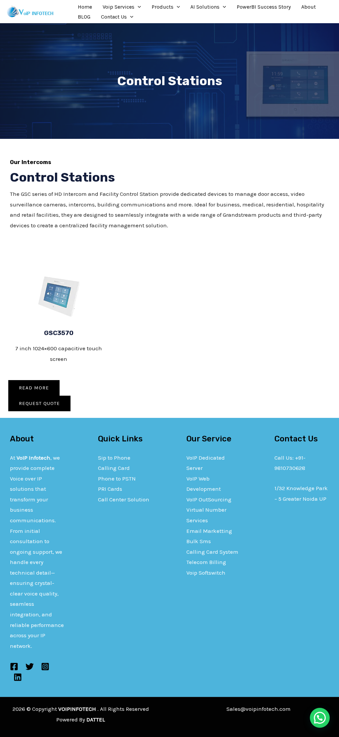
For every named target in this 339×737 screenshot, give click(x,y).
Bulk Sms (198, 541)
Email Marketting (209, 531)
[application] (137, 7)
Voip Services (118, 7)
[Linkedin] (18, 677)
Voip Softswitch (205, 572)
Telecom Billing (206, 562)
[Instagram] (45, 666)
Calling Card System (212, 551)
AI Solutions (204, 7)
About (308, 7)
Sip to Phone (114, 457)
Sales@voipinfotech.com (258, 709)
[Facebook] (14, 666)
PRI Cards (110, 488)
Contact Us (114, 17)
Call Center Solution (123, 499)
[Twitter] (29, 666)
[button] (320, 718)
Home (85, 7)
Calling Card (114, 468)
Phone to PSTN (117, 478)
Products (162, 7)
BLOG (84, 17)
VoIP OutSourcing (208, 499)
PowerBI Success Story (264, 7)
